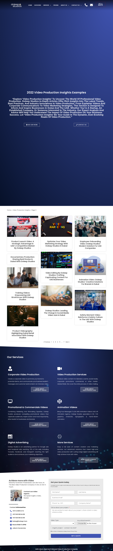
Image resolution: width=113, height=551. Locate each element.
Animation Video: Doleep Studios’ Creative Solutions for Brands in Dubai (90, 281)
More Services (65, 442)
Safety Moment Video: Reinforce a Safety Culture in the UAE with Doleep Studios (90, 318)
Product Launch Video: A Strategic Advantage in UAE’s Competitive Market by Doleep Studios (23, 244)
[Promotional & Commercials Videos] (10, 401)
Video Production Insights (21, 210)
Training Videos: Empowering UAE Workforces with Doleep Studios (22, 296)
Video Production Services (71, 374)
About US (64, 5)
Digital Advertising (18, 442)
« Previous (46, 342)
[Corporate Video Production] (10, 368)
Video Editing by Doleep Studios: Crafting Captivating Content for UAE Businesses (56, 276)
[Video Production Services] (59, 368)
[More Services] (59, 436)
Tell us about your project (60, 508)
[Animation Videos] (59, 401)
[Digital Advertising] (10, 436)
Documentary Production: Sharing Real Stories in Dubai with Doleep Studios (22, 259)
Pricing (55, 5)
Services (46, 5)
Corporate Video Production (23, 374)
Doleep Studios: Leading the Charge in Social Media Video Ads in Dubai (56, 312)
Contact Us (76, 5)
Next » (68, 342)
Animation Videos (67, 407)
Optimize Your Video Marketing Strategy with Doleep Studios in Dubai (56, 243)
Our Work (37, 5)
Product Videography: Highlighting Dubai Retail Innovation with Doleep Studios (22, 334)
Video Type (55, 520)
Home (30, 5)
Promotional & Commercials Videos (28, 407)
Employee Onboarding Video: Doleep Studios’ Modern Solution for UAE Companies (90, 244)
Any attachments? (83, 521)
